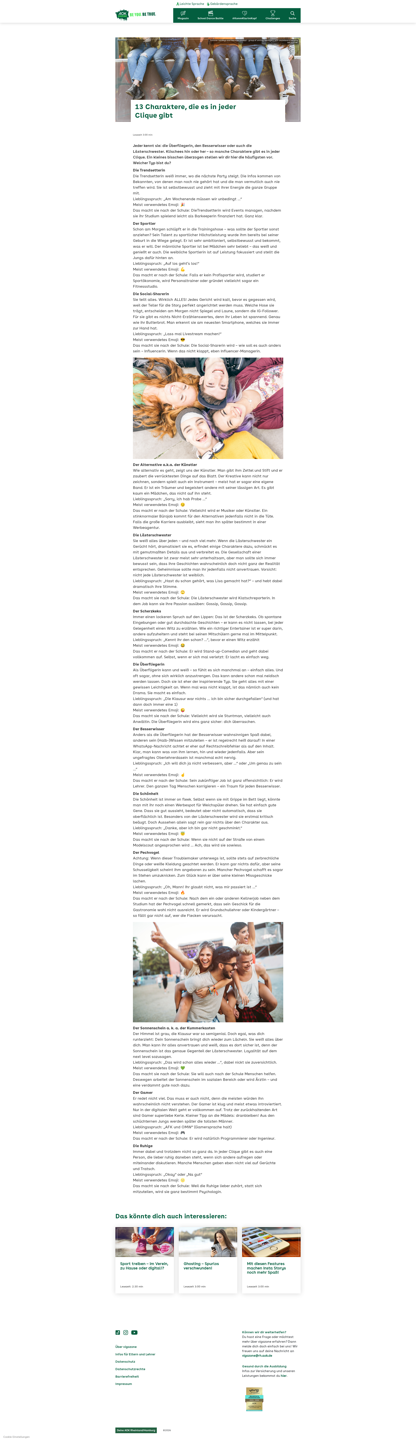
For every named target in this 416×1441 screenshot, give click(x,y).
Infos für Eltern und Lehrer (135, 1354)
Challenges (273, 18)
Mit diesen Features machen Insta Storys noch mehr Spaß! (266, 1268)
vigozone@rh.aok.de (257, 1355)
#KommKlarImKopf (244, 18)
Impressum (123, 1384)
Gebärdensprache (224, 4)
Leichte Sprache (192, 4)
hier (284, 1376)
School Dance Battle (210, 18)
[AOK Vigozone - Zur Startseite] (135, 15)
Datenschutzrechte (130, 1369)
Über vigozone (126, 1347)
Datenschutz (125, 1361)
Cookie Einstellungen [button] (16, 1437)
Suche (292, 18)
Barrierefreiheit (127, 1376)
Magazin (183, 18)
